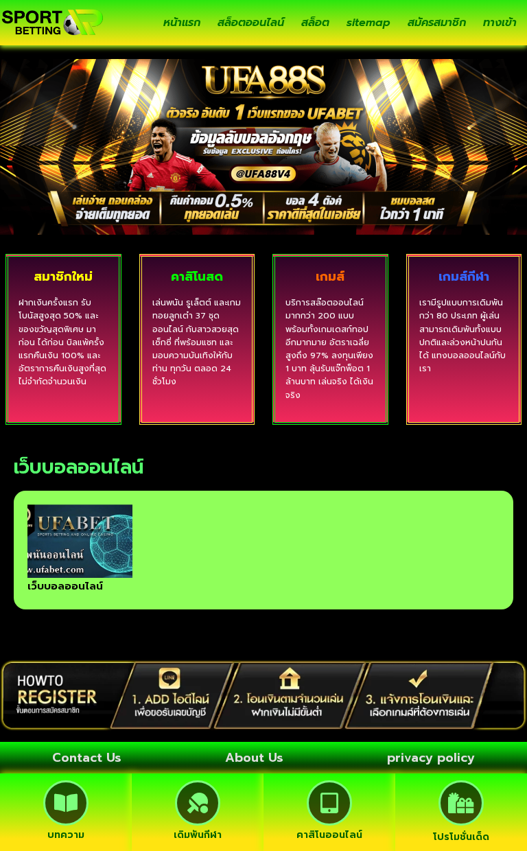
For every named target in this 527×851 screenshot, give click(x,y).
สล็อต (315, 22)
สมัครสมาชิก (437, 22)
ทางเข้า (500, 22)
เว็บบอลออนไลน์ (65, 586)
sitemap (368, 22)
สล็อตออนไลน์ (251, 22)
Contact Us (86, 757)
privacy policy (431, 757)
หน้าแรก (181, 22)
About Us (254, 757)
